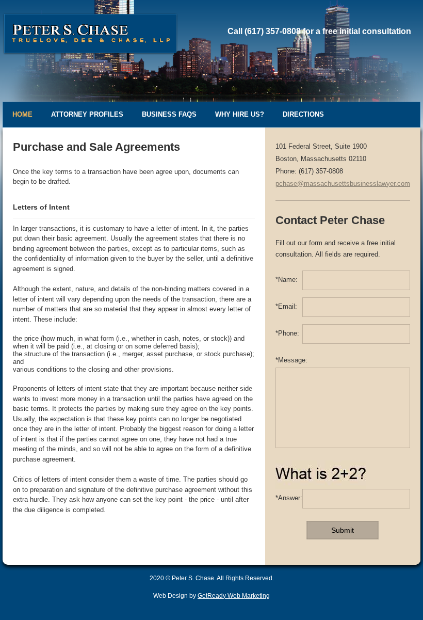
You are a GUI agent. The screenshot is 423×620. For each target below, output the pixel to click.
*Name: (286, 279)
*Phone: (287, 333)
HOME (22, 114)
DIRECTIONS (303, 114)
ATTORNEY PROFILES (87, 114)
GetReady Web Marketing (234, 595)
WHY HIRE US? (239, 114)
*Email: (286, 306)
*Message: (291, 360)
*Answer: (288, 498)
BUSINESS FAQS (169, 114)
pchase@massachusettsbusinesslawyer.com (342, 183)
